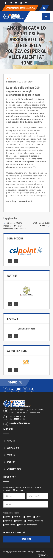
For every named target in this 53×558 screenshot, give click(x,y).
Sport (9, 78)
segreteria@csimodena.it (20, 423)
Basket (28, 516)
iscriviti (26, 539)
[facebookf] (5, 389)
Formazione (10, 524)
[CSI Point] (26, 251)
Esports (19, 521)
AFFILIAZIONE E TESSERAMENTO (20, 8)
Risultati (11, 441)
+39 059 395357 (18, 416)
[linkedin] (11, 2)
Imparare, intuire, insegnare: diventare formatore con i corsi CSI (14, 225)
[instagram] (21, 2)
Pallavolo (17, 516)
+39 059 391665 (19, 419)
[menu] (46, 16)
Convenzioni (15, 238)
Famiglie (8, 521)
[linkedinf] (11, 389)
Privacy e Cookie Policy (36, 551)
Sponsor (12, 318)
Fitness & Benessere (35, 521)
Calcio (38, 516)
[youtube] (16, 2)
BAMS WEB (43, 555)
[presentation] (10, 261)
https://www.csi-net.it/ (22, 201)
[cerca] (44, 8)
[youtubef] (18, 389)
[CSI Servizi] (26, 361)
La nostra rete (17, 350)
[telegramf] (31, 389)
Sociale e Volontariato (28, 524)
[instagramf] (25, 389)
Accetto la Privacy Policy (16, 532)
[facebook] (5, 2)
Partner (12, 275)
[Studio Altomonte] (26, 291)
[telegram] (26, 2)
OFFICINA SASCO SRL (26, 329)
